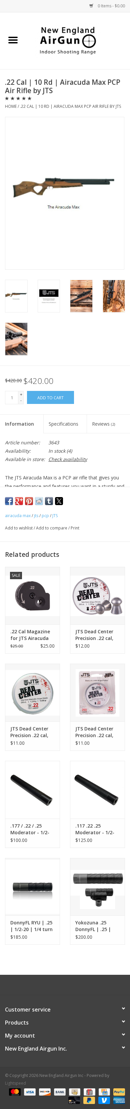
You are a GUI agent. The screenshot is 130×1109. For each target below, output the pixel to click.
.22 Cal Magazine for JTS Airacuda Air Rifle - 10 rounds (30, 635)
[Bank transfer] (59, 1091)
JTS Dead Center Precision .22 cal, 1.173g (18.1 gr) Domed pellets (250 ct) (94, 635)
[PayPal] (118, 1091)
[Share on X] (59, 501)
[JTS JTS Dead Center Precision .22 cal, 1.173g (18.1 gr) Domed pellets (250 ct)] (97, 596)
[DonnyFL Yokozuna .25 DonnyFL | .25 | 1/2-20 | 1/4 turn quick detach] (97, 887)
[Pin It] (29, 501)
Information (19, 424)
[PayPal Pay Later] (88, 1100)
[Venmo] (103, 1100)
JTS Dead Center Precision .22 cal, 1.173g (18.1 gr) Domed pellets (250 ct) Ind (94, 732)
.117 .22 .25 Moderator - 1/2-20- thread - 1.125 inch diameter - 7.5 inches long (97, 829)
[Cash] (74, 1091)
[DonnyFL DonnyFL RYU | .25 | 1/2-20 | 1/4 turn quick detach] (32, 887)
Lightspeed (15, 1083)
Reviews (103, 424)
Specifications (63, 424)
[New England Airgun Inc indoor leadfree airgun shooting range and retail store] (78, 40)
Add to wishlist (19, 528)
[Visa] (29, 1091)
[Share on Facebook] (9, 501)
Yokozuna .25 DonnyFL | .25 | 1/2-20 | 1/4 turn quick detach (94, 926)
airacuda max (18, 515)
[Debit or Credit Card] (73, 1100)
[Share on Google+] (19, 501)
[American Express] (118, 1100)
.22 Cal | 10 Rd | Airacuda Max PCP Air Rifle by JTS (70, 106)
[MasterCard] (14, 1091)
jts (36, 515)
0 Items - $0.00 (111, 6)
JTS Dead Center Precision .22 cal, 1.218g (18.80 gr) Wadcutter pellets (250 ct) (31, 732)
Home (11, 106)
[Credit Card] (103, 1091)
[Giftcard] (88, 1091)
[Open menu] (13, 39)
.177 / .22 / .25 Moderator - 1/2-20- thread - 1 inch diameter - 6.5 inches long (31, 829)
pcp (45, 515)
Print (75, 528)
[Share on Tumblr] (49, 501)
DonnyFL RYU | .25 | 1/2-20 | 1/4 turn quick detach (31, 926)
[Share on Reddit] (39, 501)
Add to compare (52, 528)
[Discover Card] (44, 1091)
